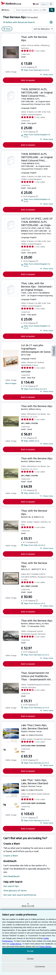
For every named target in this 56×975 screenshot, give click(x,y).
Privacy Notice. (45, 946)
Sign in (43, 4)
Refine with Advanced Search (20, 22)
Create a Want (10, 855)
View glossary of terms (15, 890)
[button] (46, 74)
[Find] (52, 10)
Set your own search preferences (19, 894)
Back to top (28, 906)
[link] (51, 22)
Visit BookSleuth (11, 876)
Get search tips (11, 886)
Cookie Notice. (16, 943)
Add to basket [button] (28, 80)
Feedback (54, 351)
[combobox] (31, 10)
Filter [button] (8, 29)
